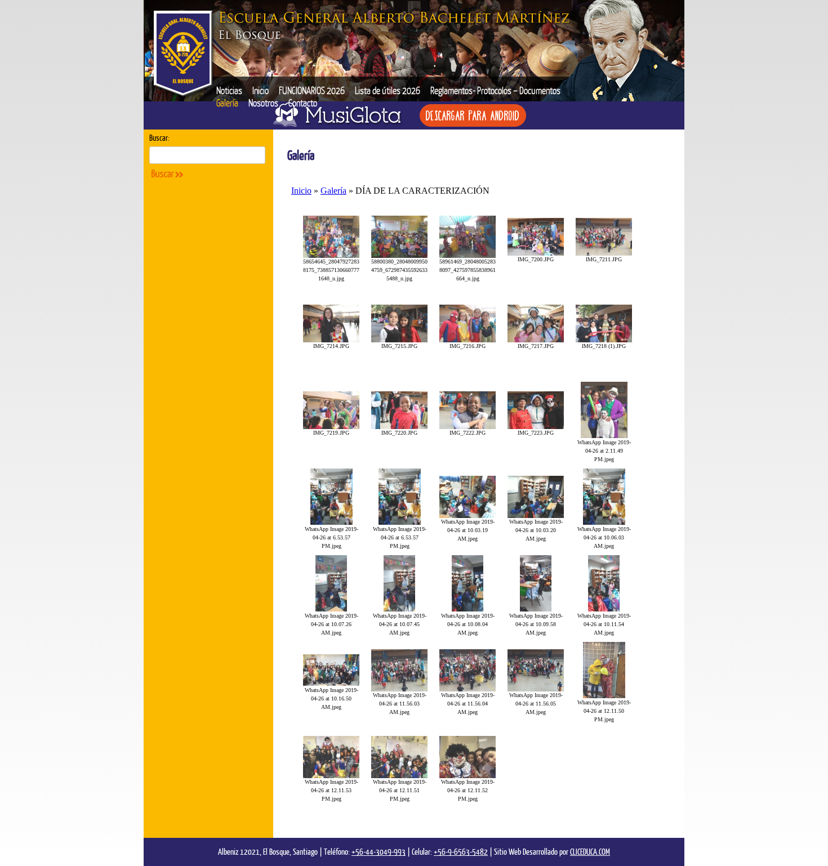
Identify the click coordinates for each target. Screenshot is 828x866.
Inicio (260, 90)
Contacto (302, 103)
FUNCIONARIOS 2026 (312, 90)
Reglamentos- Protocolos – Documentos (495, 90)
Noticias (229, 90)
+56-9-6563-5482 (461, 851)
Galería (227, 103)
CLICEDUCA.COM (590, 851)
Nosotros (263, 103)
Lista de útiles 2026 (387, 90)
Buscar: (159, 137)
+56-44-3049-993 (378, 851)
